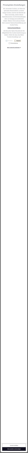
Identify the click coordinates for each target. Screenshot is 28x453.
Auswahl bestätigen (14, 445)
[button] (14, 47)
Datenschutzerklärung (14, 28)
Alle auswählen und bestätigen (14, 449)
